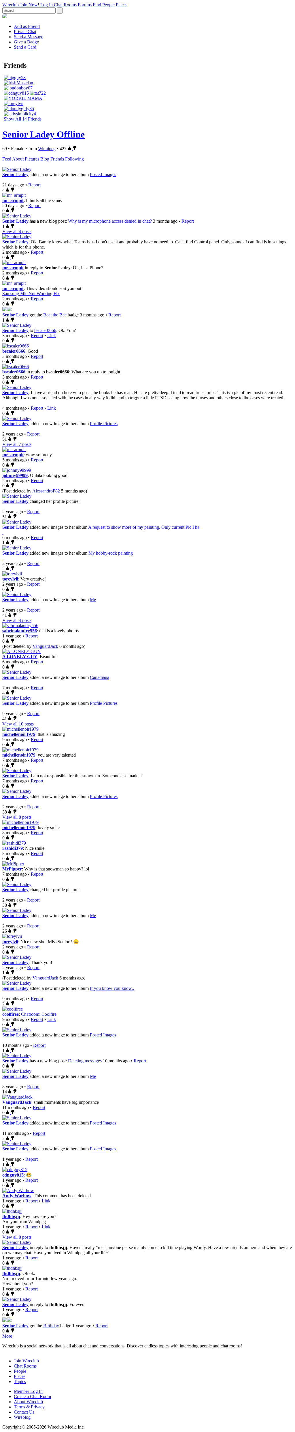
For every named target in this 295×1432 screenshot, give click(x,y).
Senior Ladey (15, 174)
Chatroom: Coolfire (38, 1014)
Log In (46, 4)
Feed (6, 158)
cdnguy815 (13, 1175)
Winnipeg (47, 148)
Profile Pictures (104, 423)
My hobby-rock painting (110, 553)
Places (121, 4)
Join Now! (29, 4)
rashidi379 (12, 848)
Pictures (32, 158)
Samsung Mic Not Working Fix (31, 293)
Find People (104, 4)
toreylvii (10, 578)
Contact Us (24, 1412)
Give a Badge (26, 41)
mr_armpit (13, 200)
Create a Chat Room (32, 1396)
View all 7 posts (16, 444)
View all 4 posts (16, 231)
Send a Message (28, 36)
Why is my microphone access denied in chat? (110, 221)
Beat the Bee (55, 314)
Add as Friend (27, 26)
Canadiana (99, 677)
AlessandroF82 (46, 490)
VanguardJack (45, 646)
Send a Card (25, 47)
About (18, 158)
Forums (85, 4)
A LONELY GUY (19, 656)
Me (93, 599)
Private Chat (25, 31)
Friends (57, 158)
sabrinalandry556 (19, 630)
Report (34, 184)
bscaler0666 (45, 330)
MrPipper (12, 868)
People (20, 1371)
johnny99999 (15, 475)
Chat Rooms (65, 4)
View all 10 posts (18, 723)
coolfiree (10, 1014)
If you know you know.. (112, 988)
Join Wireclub (26, 1360)
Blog (44, 158)
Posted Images (103, 174)
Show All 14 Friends (22, 119)
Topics (20, 1381)
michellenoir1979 (18, 734)
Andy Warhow (16, 1195)
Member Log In (28, 1391)
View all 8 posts (16, 817)
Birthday (51, 1325)
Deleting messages (85, 1060)
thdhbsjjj (11, 1216)
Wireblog (22, 1417)
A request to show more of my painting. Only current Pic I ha (143, 527)
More (7, 1336)
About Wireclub (28, 1401)
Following (74, 158)
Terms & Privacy (29, 1406)
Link (51, 335)
